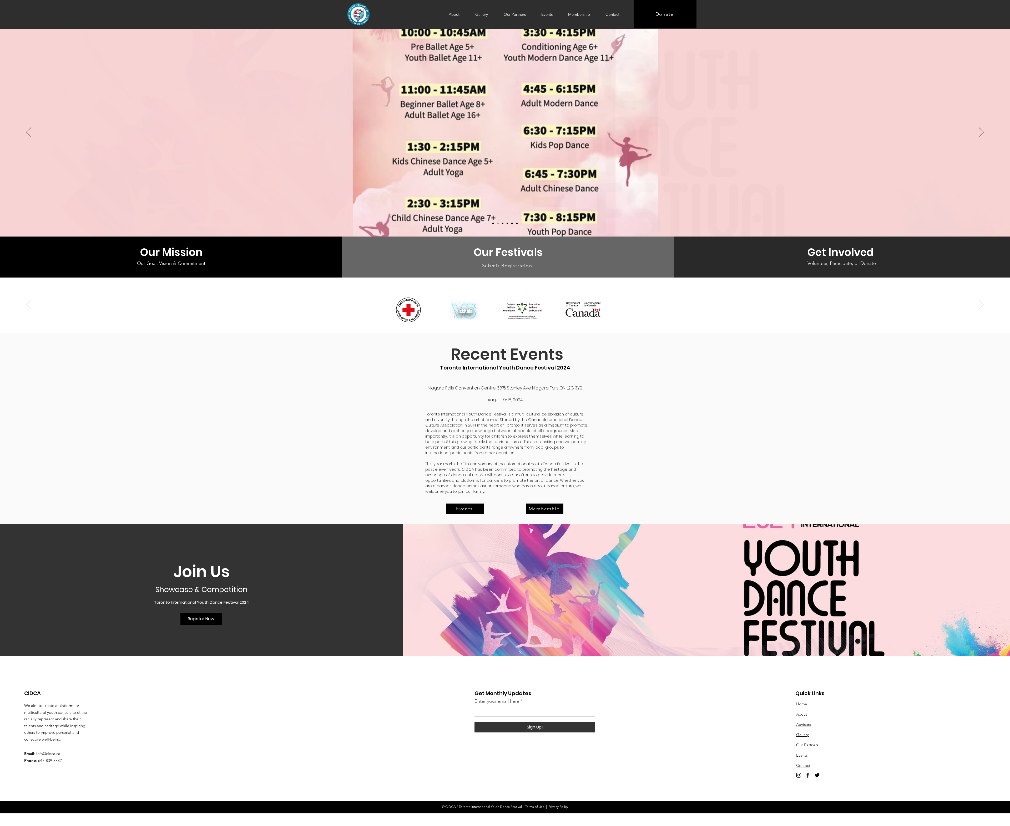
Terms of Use (534, 807)
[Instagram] (798, 775)
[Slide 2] (512, 223)
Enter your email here (496, 701)
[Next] (981, 132)
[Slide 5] (498, 223)
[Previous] (28, 132)
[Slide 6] (493, 223)
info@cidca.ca (48, 753)
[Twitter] (817, 775)
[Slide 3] (507, 223)
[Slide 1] (517, 223)
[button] (201, 619)
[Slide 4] (502, 223)
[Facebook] (808, 775)
